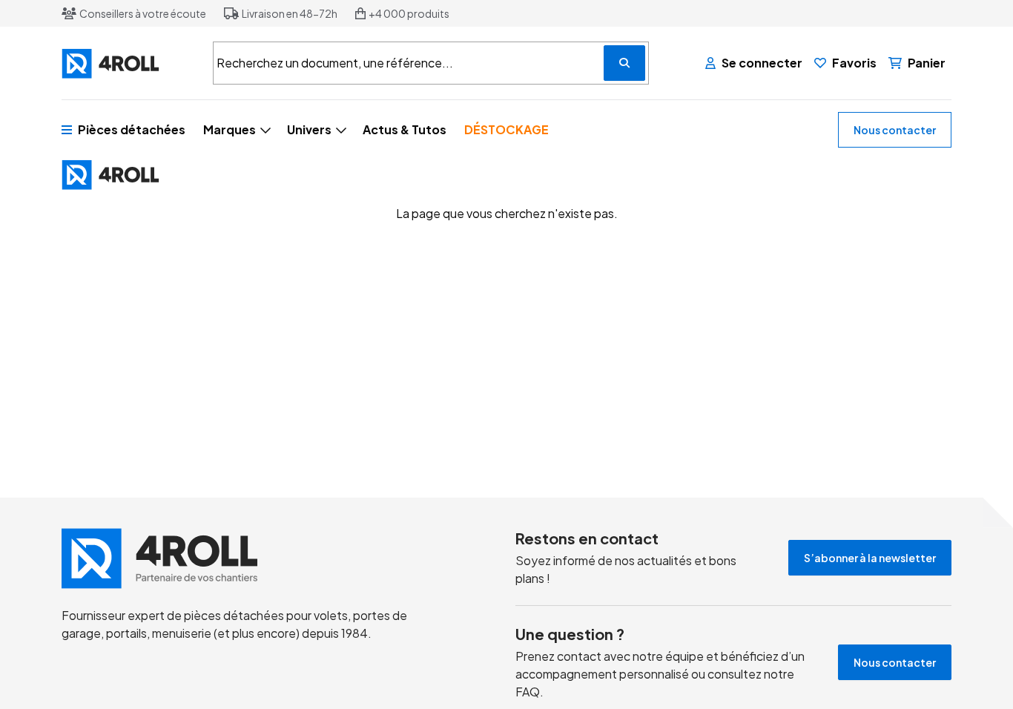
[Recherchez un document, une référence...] (624, 63)
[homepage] (242, 558)
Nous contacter (895, 129)
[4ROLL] (128, 63)
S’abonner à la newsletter (870, 557)
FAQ (527, 691)
